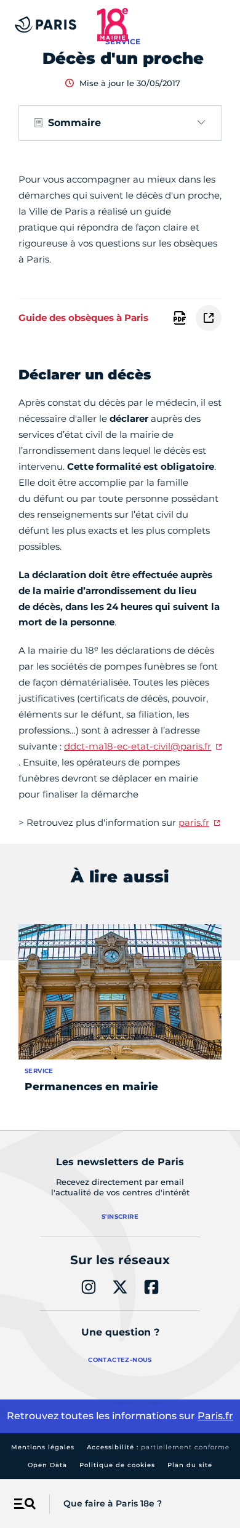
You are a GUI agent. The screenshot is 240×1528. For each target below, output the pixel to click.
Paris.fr (215, 1416)
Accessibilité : (158, 1447)
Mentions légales (42, 1447)
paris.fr (193, 822)
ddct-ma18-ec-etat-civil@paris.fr (137, 746)
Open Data (47, 1465)
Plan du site (189, 1465)
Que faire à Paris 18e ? (112, 1503)
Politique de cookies (117, 1465)
